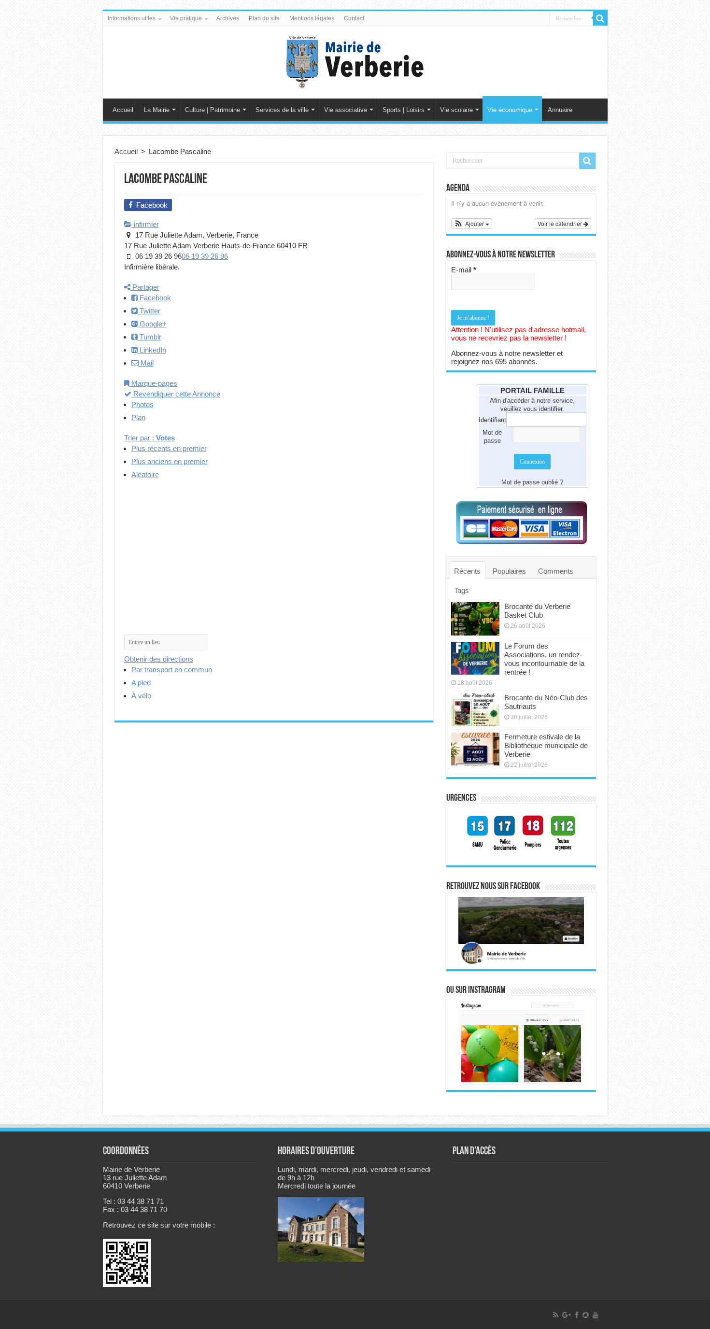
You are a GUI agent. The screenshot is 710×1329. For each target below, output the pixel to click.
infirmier (145, 224)
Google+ (152, 324)
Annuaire (560, 109)
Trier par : (149, 438)
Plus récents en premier (169, 448)
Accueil (123, 109)
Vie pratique (186, 18)
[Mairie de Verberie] (355, 60)
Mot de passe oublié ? (532, 482)
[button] (472, 223)
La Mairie (157, 109)
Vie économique (509, 109)
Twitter (149, 311)
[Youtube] (595, 1315)
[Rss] (555, 1315)
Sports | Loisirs (404, 109)
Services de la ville (282, 109)
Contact (354, 18)
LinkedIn (152, 350)
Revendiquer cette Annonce (175, 394)
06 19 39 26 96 (205, 256)
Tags (461, 590)
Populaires (509, 571)
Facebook (154, 298)
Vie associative (345, 109)
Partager (144, 287)
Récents (467, 571)
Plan (138, 417)
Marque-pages (153, 383)
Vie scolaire (456, 109)
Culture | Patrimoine (212, 109)
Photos (142, 404)
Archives (227, 18)
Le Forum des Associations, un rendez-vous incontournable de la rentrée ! (544, 659)
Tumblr (149, 337)
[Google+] (566, 1315)
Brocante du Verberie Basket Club (537, 610)
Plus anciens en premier (169, 461)
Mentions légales (311, 18)
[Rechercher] (600, 18)
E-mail (463, 270)
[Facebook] (577, 1315)
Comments (555, 571)
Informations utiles (132, 18)
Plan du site (264, 18)
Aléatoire (145, 474)
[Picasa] (586, 1315)
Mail (146, 363)
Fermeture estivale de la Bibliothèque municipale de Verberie (546, 745)
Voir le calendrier (560, 223)
